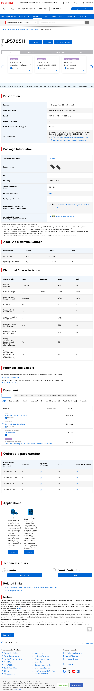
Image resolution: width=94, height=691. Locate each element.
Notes (91, 86)
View (50, 193)
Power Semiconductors (12, 656)
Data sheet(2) (14, 401)
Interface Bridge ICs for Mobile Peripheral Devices (45, 672)
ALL (11, 53)
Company (69, 664)
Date (68, 409)
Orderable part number (55, 86)
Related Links (83, 86)
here (20, 608)
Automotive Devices (11, 653)
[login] (89, 629)
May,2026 (69, 415)
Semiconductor (12, 29)
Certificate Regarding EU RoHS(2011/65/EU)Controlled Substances (28, 444)
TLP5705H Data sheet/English (15, 424)
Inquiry (75, 86)
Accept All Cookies (76, 685)
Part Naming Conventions (13, 591)
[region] (47, 685)
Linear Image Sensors (42, 668)
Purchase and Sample (31, 86)
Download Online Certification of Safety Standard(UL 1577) (71, 137)
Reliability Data (10, 433)
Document (43, 86)
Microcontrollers (10, 674)
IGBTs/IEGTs (8, 665)
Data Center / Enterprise (73, 653)
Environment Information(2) (50, 401)
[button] (72, 3)
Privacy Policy (18, 689)
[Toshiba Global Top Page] (10, 3)
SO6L (53, 158)
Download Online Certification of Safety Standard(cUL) (70, 140)
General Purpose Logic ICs (44, 665)
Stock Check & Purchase (12, 383)
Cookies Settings (62, 685)
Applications (67, 86)
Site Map (89, 643)
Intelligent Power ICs (42, 656)
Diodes (6, 671)
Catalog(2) (83, 401)
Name (5, 409)
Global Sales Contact (11, 377)
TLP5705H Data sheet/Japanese (16, 415)
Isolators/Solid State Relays (29, 29)
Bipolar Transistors (10, 668)
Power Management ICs (43, 659)
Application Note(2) (70, 401)
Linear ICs (38, 662)
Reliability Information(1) (29, 401)
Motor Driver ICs (40, 653)
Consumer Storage (71, 659)
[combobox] (61, 22)
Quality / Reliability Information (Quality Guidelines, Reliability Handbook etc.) (31, 587)
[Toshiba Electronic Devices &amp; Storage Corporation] (38, 3)
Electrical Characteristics (15, 86)
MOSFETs (7, 662)
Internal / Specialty (71, 656)
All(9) (4, 401)
